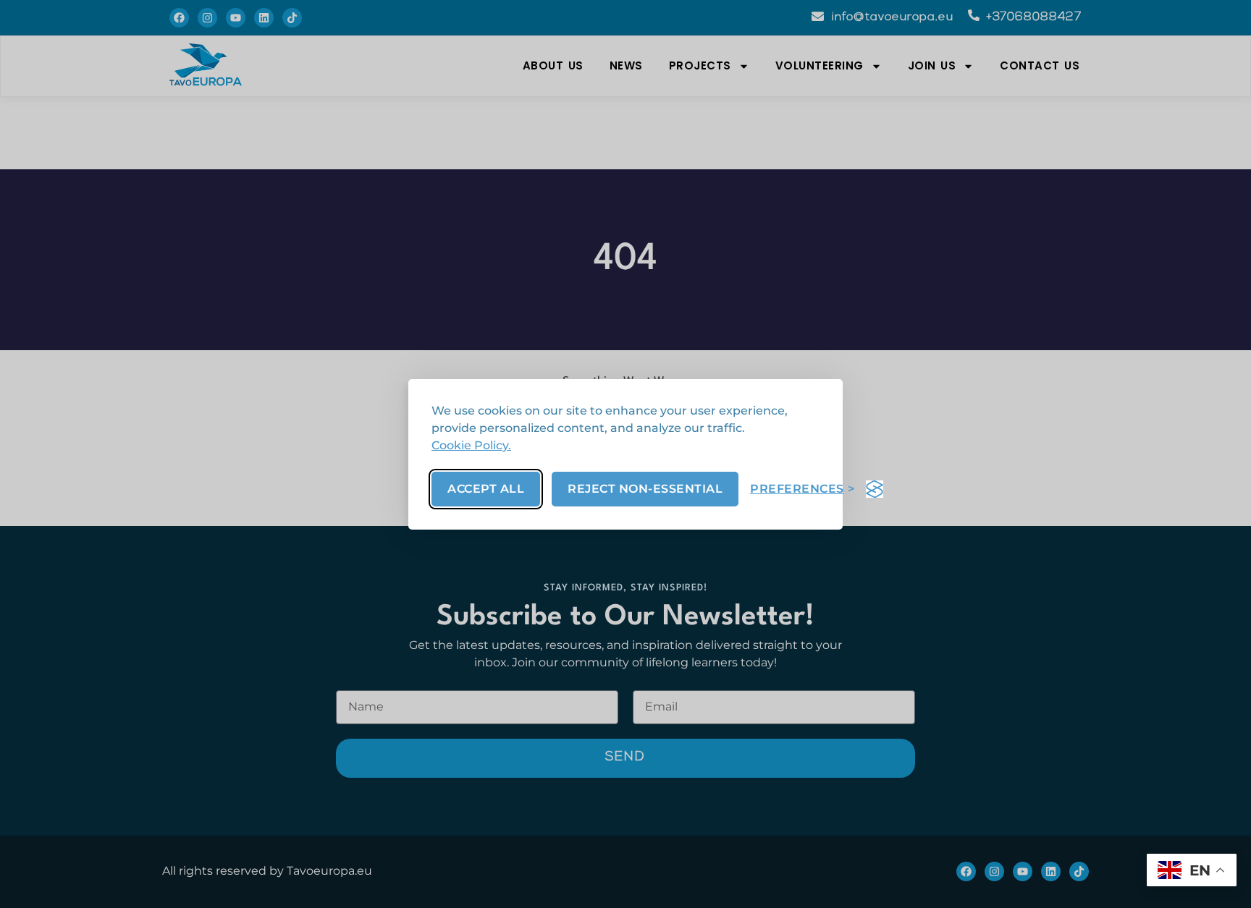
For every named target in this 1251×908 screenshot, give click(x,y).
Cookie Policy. (471, 445)
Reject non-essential (645, 489)
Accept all (485, 489)
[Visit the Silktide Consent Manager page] (874, 489)
